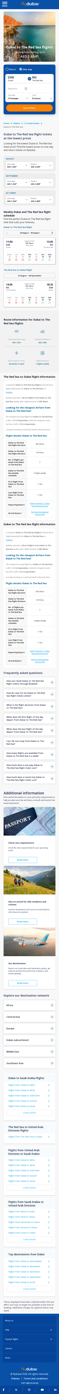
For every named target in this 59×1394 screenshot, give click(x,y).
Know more (22, 860)
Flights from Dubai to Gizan (21, 1106)
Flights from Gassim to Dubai (22, 1227)
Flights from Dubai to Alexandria (24, 1266)
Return (12, 69)
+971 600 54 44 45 (29, 1383)
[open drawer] (5, 3)
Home (6, 123)
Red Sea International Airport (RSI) (39, 513)
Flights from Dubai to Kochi (21, 1282)
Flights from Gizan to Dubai (21, 1232)
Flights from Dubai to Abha (21, 1085)
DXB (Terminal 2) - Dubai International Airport (40, 504)
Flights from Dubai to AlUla (21, 1090)
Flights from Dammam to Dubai (24, 1222)
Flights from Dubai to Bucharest (24, 1271)
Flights (16, 123)
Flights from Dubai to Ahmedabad (25, 1261)
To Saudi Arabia (31, 123)
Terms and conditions (35, 1378)
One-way (27, 69)
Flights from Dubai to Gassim (22, 1100)
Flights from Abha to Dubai (21, 1211)
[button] (29, 682)
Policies (15, 1378)
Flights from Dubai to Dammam (24, 1095)
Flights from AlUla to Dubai (21, 1216)
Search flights (29, 108)
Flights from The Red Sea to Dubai (25, 1136)
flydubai (9, 392)
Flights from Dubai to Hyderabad (24, 1277)
